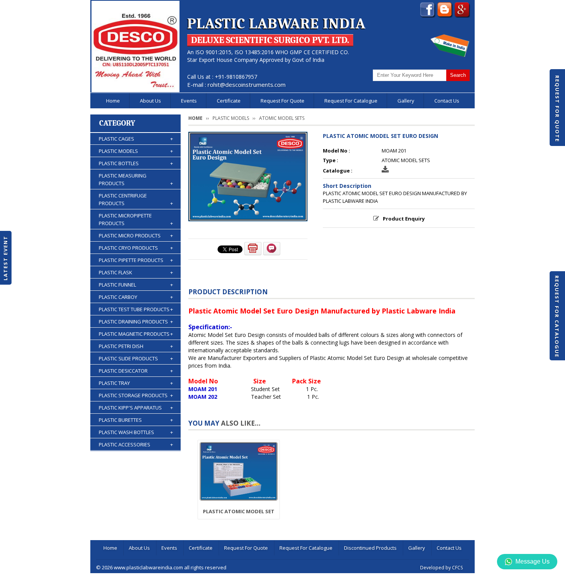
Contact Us (446, 100)
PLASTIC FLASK (136, 272)
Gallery (405, 100)
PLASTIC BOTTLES (136, 163)
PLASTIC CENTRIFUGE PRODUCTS (136, 199)
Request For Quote (557, 108)
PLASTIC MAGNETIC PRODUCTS (136, 333)
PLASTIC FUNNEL (136, 284)
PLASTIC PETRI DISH (136, 346)
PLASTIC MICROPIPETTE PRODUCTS (136, 219)
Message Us (532, 561)
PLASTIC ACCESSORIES (136, 444)
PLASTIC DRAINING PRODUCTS (136, 321)
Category (117, 123)
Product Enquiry (404, 218)
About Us (150, 100)
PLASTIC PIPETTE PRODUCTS (136, 260)
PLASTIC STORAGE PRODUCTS (136, 395)
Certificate (229, 100)
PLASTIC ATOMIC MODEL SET (238, 511)
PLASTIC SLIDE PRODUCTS (136, 358)
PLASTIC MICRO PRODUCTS (136, 235)
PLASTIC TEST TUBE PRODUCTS (136, 309)
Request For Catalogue (556, 316)
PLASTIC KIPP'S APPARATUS (136, 407)
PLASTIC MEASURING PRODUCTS (136, 179)
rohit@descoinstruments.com (247, 84)
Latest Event (5, 257)
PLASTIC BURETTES (136, 419)
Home (113, 100)
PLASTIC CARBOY (136, 296)
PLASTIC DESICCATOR (136, 370)
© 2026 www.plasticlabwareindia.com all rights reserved (161, 567)
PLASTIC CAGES (136, 138)
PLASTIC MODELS (136, 151)
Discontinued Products (370, 547)
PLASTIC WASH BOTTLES (136, 432)
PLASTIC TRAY (136, 383)
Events (189, 100)
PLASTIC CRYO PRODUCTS (136, 247)
